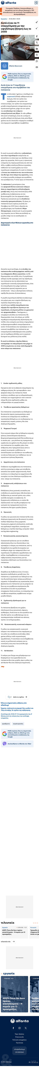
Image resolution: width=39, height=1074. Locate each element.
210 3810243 (19, 1052)
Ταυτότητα (19, 1043)
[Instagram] (19, 1028)
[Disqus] (19, 776)
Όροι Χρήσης (19, 1034)
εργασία (9, 973)
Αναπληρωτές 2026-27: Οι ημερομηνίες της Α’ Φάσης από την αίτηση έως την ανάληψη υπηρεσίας (16, 716)
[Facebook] (37, 36)
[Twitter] (37, 42)
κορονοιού (11, 96)
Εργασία (4, 19)
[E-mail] (37, 67)
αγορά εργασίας (18, 724)
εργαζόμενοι (6, 724)
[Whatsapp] (37, 61)
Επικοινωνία (19, 1037)
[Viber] (37, 55)
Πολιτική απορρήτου (19, 1040)
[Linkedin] (37, 49)
